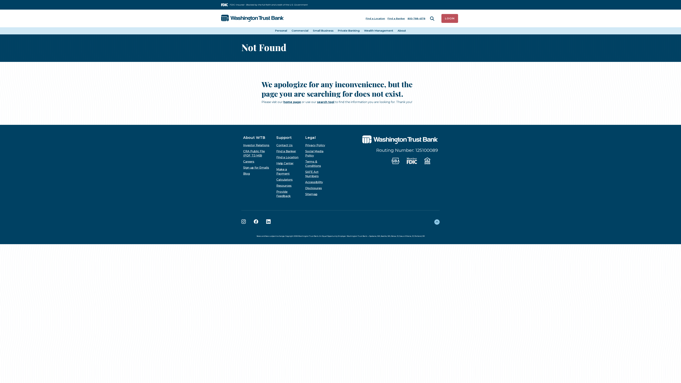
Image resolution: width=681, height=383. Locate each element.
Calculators (284, 179)
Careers (248, 161)
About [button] (402, 30)
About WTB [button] (254, 137)
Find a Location (375, 18)
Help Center (285, 163)
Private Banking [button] (349, 30)
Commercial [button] (300, 30)
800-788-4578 (416, 18)
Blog (246, 173)
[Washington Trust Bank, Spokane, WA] (252, 18)
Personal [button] (281, 30)
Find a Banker (396, 18)
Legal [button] (310, 137)
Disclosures (313, 188)
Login (450, 18)
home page (292, 102)
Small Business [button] (323, 30)
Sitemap (311, 194)
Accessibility (314, 182)
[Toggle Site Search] (432, 18)
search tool (325, 102)
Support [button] (284, 137)
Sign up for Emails (256, 167)
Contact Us (284, 145)
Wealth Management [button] (378, 30)
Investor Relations (256, 145)
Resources (284, 185)
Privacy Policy (315, 145)
